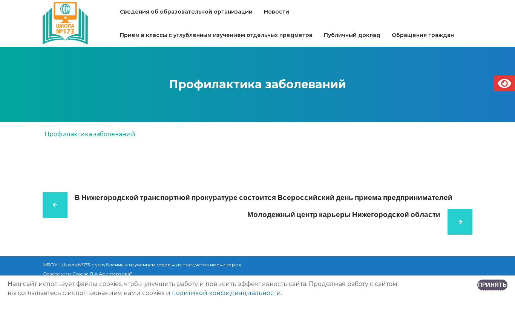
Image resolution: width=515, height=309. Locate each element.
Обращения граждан (423, 35)
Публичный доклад (352, 35)
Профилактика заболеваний (89, 134)
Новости (276, 11)
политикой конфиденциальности (226, 293)
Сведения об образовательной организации (186, 11)
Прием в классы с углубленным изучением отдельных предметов (216, 35)
